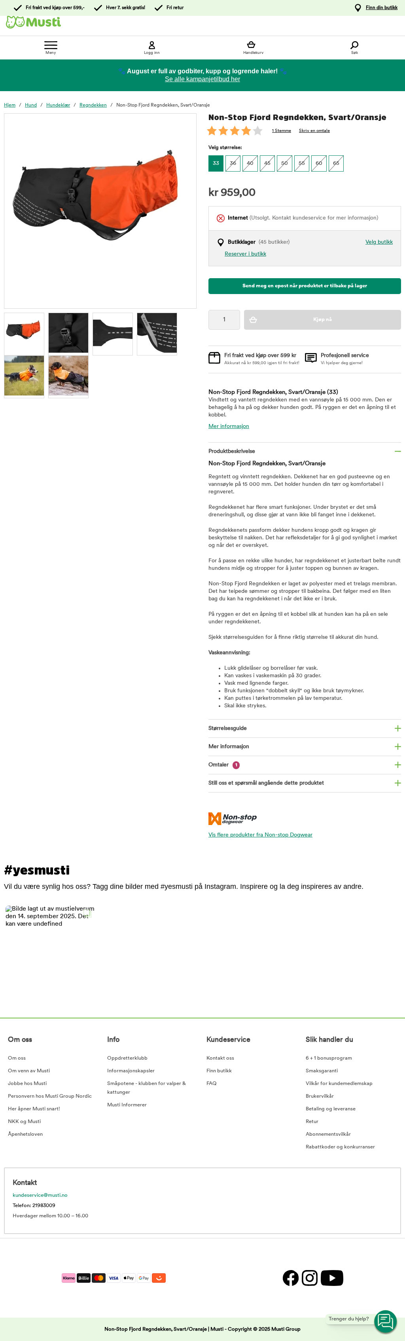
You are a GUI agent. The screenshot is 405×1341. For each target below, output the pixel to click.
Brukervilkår (320, 1096)
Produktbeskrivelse (231, 452)
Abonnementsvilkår (328, 1134)
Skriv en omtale (314, 131)
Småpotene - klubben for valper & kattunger (146, 1088)
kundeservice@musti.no (40, 1195)
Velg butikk (379, 242)
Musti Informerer (127, 1105)
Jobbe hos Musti (27, 1083)
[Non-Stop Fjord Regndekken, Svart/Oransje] (24, 333)
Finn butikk (219, 1071)
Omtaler (222, 765)
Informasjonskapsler (131, 1071)
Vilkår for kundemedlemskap (339, 1083)
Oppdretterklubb (127, 1058)
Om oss (17, 1058)
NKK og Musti (24, 1121)
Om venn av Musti (29, 1071)
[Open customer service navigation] (386, 1322)
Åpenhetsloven (25, 1134)
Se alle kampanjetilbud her (202, 79)
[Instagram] (309, 1277)
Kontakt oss (220, 1058)
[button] (50, 950)
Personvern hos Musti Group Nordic (50, 1096)
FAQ (211, 1083)
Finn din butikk (381, 8)
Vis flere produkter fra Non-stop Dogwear (260, 835)
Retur (312, 1121)
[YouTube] (331, 1277)
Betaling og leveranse (331, 1109)
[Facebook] (290, 1277)
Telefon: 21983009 (34, 1205)
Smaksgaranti (322, 1071)
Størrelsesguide (227, 729)
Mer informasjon (228, 427)
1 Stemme (281, 131)
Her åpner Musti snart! (34, 1109)
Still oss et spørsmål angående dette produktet (266, 783)
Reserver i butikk (245, 254)
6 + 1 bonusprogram (329, 1058)
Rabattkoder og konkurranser (340, 1147)
